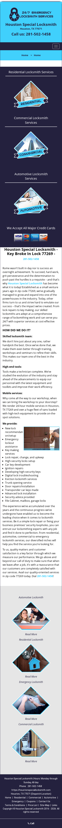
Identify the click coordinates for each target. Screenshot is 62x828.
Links (54, 805)
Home (24, 55)
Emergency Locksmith (31, 682)
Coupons (31, 801)
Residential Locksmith (31, 639)
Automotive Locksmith (31, 597)
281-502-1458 (38, 34)
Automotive (50, 797)
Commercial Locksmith (31, 724)
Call (32, 823)
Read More (31, 634)
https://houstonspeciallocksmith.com (31, 790)
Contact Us (44, 801)
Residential (20, 797)
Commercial (35, 797)
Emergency (18, 801)
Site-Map (44, 805)
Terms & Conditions (15, 805)
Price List (33, 805)
